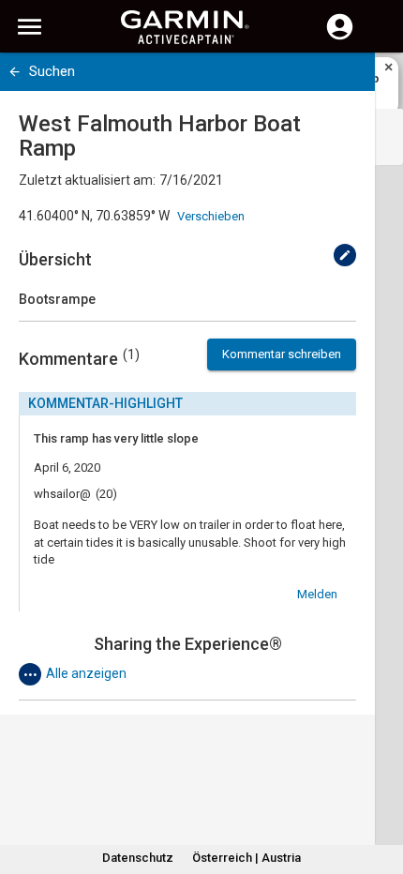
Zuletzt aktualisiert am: (87, 180)
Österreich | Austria (246, 858)
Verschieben (211, 216)
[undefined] (345, 255)
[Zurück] (14, 72)
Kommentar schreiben (281, 354)
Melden (317, 594)
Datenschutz (137, 858)
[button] (380, 789)
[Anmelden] (339, 37)
